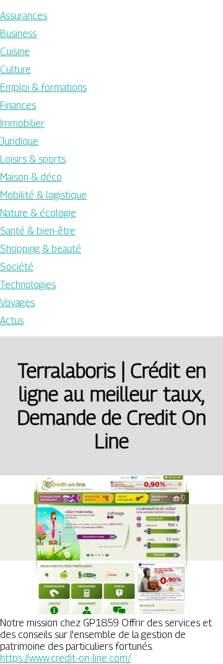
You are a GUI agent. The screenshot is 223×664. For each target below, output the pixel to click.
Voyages (17, 303)
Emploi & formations (43, 87)
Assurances (23, 16)
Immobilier (22, 123)
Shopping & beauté (40, 249)
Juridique (19, 141)
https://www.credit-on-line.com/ (65, 658)
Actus (12, 320)
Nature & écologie (38, 213)
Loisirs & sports (33, 159)
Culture (15, 69)
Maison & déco (31, 177)
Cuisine (15, 51)
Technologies (28, 285)
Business (18, 34)
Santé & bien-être (38, 231)
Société (16, 267)
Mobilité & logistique (43, 195)
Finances (18, 105)
